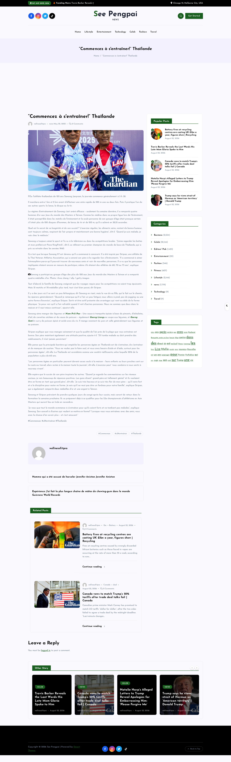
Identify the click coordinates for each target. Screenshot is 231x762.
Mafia (165, 349)
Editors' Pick (160, 249)
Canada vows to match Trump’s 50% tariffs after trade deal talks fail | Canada (181, 164)
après (163, 332)
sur (174, 360)
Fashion (143, 32)
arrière (170, 332)
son (165, 360)
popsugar (166, 355)
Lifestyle (88, 32)
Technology (120, 32)
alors (152, 332)
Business (158, 235)
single (156, 360)
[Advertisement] (115, 88)
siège (160, 360)
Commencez (105, 434)
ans (157, 332)
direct (160, 343)
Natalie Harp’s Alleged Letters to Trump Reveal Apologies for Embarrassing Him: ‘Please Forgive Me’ (172, 181)
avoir (186, 332)
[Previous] (192, 668)
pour (174, 354)
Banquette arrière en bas (160, 337)
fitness (180, 344)
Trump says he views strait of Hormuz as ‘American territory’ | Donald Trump (181, 198)
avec (180, 332)
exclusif (174, 344)
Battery (112, 525)
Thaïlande (137, 434)
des (153, 343)
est (168, 343)
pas (159, 355)
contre (182, 337)
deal (115, 585)
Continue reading (92, 567)
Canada (106, 585)
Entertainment (104, 32)
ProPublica (189, 355)
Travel (153, 32)
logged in (45, 650)
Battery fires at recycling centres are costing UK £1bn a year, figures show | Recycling (181, 132)
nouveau (182, 349)
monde (172, 349)
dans (189, 337)
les (193, 343)
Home (78, 32)
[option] (52, 695)
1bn (104, 525)
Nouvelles (191, 349)
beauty (172, 337)
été (191, 360)
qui (196, 355)
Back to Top (195, 749)
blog (176, 337)
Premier (181, 355)
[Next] (197, 668)
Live (158, 349)
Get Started (194, 16)
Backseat (191, 332)
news (51, 124)
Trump (180, 360)
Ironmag (187, 344)
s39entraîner (121, 434)
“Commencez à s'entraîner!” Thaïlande (119, 56)
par (155, 355)
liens (152, 349)
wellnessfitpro (40, 124)
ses (152, 360)
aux (175, 332)
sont (169, 360)
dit (165, 344)
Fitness (157, 271)
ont (152, 355)
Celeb (133, 32)
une (187, 360)
